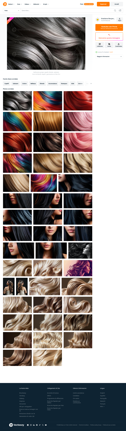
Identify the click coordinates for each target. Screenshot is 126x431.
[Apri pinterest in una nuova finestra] (37, 425)
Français (102, 404)
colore (24, 83)
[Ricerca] (115, 10)
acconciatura (52, 83)
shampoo (64, 83)
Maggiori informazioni (103, 56)
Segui (119, 20)
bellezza (33, 83)
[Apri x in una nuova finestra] (43, 425)
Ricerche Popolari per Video (54, 409)
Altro (101, 406)
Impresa (22, 401)
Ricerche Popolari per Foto (55, 405)
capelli (6, 83)
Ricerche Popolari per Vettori (54, 402)
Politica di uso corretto (109, 425)
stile (72, 83)
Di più (45, 4)
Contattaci (76, 396)
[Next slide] (89, 83)
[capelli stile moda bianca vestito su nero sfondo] (9, 286)
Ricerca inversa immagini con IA (28, 410)
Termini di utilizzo (84, 425)
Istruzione (22, 404)
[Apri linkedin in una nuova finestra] (34, 425)
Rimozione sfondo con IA (27, 413)
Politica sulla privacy (95, 425)
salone (80, 83)
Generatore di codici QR (26, 416)
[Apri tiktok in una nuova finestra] (40, 425)
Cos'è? (111, 52)
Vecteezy (22, 396)
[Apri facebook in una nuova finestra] (28, 425)
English (102, 393)
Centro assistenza (78, 393)
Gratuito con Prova (109, 27)
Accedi (117, 4)
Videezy (21, 398)
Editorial (36, 4)
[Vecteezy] (5, 4)
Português (103, 398)
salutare (15, 83)
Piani (81, 4)
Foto (18, 4)
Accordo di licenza (53, 393)
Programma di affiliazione (55, 398)
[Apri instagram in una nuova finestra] (31, 425)
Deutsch (102, 401)
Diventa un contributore (77, 402)
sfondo (42, 83)
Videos (27, 4)
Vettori (10, 4)
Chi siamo (76, 398)
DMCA (49, 396)
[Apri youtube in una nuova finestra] (46, 425)
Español (102, 396)
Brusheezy (22, 393)
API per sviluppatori (25, 406)
